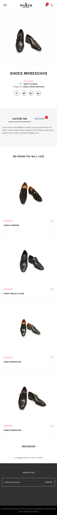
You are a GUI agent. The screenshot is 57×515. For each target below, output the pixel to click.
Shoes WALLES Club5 (14, 293)
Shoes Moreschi (37, 87)
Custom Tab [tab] (19, 119)
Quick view (28, 189)
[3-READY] (28, 40)
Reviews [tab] (41, 118)
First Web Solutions (29, 511)
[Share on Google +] (31, 93)
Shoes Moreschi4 (12, 362)
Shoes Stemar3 (11, 225)
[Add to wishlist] (51, 221)
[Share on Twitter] (24, 93)
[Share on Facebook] (16, 93)
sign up (48, 482)
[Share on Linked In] (38, 93)
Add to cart (28, 196)
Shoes (26, 87)
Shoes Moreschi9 (12, 430)
